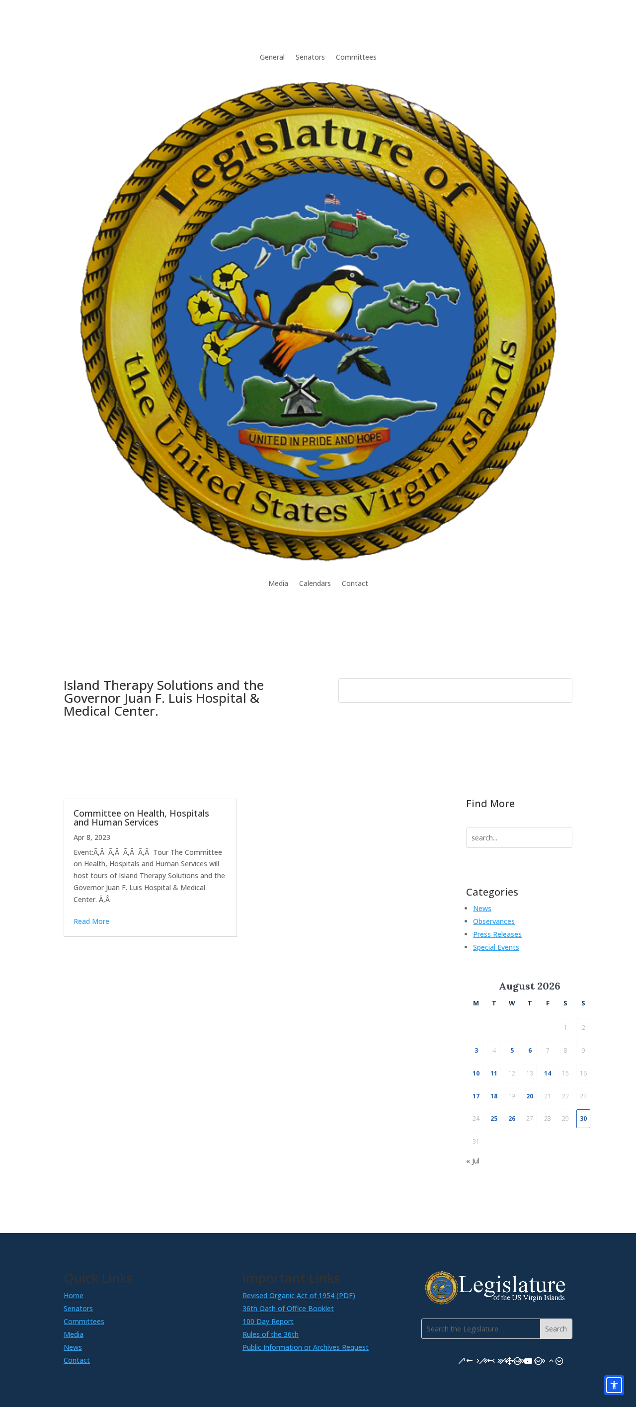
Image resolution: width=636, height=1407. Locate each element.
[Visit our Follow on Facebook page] (466, 1361)
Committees (356, 57)
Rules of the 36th (270, 1334)
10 (476, 1073)
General (272, 57)
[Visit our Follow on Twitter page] (507, 1361)
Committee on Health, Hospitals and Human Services (141, 817)
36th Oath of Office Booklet (288, 1308)
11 (493, 1073)
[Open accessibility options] (614, 1385)
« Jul (472, 1160)
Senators (310, 57)
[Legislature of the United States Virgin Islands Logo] (496, 1302)
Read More (91, 921)
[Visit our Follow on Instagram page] (486, 1361)
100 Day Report (268, 1321)
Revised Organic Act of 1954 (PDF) (298, 1295)
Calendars (315, 583)
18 (493, 1096)
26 (511, 1118)
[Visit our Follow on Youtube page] (528, 1361)
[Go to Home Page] (318, 320)
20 (529, 1096)
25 (493, 1118)
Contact (355, 583)
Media (278, 583)
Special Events (496, 947)
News (482, 908)
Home (73, 1295)
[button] (556, 1328)
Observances (494, 921)
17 (476, 1096)
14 (547, 1073)
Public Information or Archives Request (305, 1347)
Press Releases (497, 934)
